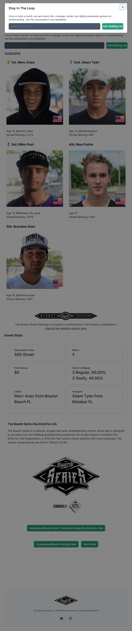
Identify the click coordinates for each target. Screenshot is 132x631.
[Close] (122, 7)
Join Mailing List (113, 26)
